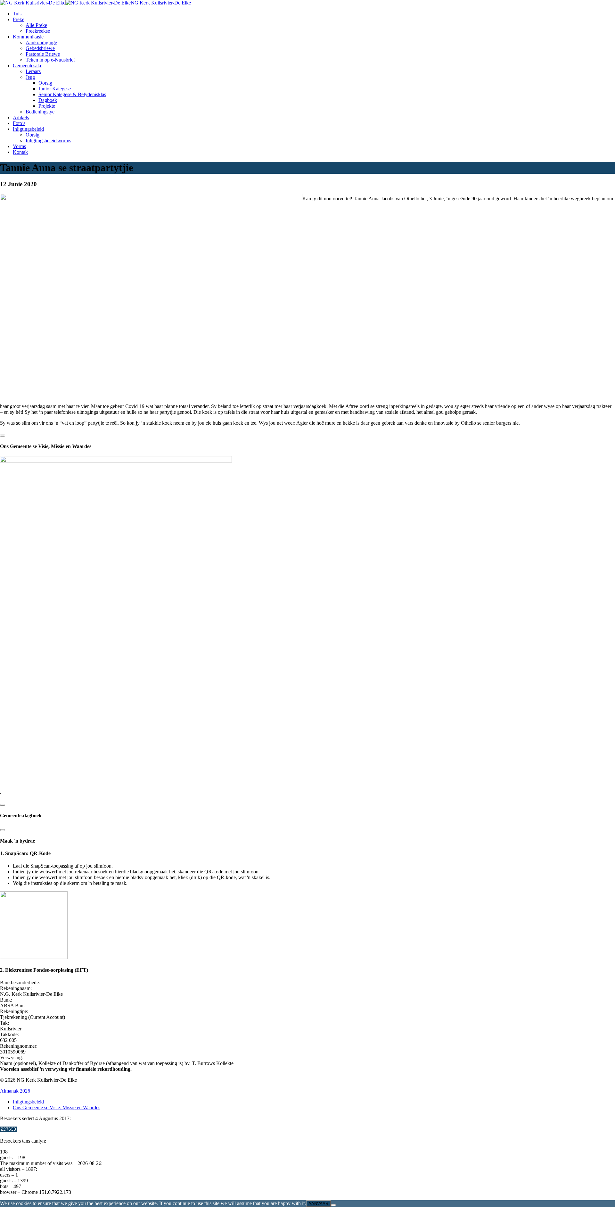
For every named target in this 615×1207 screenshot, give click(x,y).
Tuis (17, 13)
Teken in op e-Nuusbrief (50, 59)
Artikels (21, 117)
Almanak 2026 (15, 1091)
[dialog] (307, 809)
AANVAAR (318, 1203)
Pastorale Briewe (43, 54)
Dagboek (47, 100)
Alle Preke (36, 25)
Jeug (30, 77)
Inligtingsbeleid (28, 129)
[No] (333, 1205)
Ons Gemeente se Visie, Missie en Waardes (56, 1107)
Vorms (19, 146)
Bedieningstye (40, 111)
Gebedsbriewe (40, 48)
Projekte (46, 106)
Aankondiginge (41, 42)
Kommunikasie (28, 36)
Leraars (33, 71)
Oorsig (45, 83)
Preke (18, 19)
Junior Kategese (54, 88)
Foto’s (19, 123)
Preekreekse (38, 31)
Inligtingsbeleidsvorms (48, 140)
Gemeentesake (27, 65)
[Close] (2, 436)
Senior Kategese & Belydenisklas (72, 94)
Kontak (20, 152)
